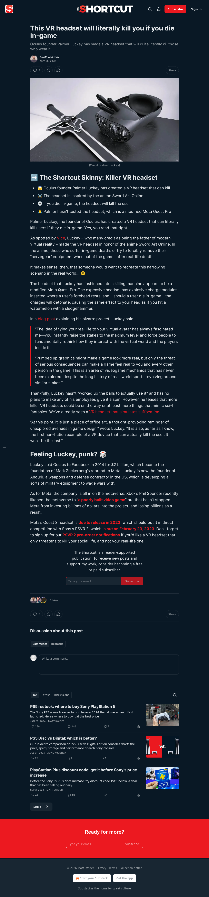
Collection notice (130, 868)
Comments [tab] (40, 644)
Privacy (101, 868)
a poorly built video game (101, 499)
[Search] (150, 9)
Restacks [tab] (57, 644)
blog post (46, 319)
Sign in (196, 9)
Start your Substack (94, 878)
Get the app (124, 878)
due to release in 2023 (99, 522)
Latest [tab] (45, 695)
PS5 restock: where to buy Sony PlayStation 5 (72, 706)
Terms (113, 868)
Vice (61, 238)
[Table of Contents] (4, 448)
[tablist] (48, 644)
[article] (104, 716)
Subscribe (175, 9)
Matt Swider (56, 721)
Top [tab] (35, 695)
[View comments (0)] (48, 70)
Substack (84, 888)
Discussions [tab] (61, 695)
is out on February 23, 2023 (128, 529)
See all (38, 807)
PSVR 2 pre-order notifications (91, 535)
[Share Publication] (159, 9)
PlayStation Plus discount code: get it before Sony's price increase (83, 773)
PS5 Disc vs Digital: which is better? (63, 738)
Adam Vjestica (49, 56)
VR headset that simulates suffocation (124, 412)
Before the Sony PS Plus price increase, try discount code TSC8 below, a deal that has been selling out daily (83, 783)
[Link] (24, 177)
